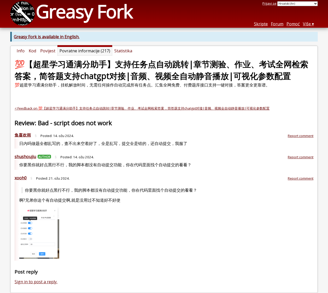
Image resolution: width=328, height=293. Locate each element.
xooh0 (21, 178)
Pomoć (293, 24)
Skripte (261, 24)
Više (307, 24)
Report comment (300, 135)
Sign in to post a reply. (36, 282)
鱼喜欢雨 (23, 135)
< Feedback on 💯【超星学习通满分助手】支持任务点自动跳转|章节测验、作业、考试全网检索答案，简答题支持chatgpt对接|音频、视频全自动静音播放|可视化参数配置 (142, 108)
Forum (277, 24)
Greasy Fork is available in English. (46, 37)
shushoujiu (25, 156)
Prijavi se (269, 3)
